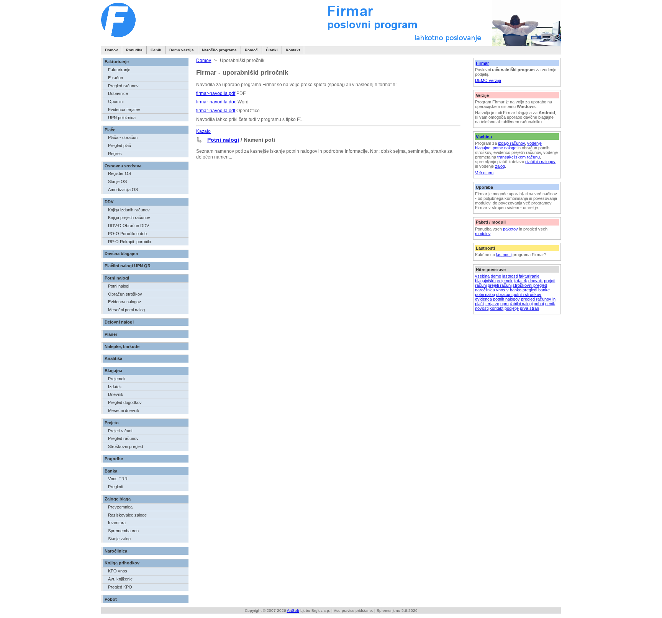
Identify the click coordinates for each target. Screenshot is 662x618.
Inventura (117, 522)
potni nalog (485, 294)
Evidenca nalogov (124, 301)
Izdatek (115, 386)
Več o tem (484, 172)
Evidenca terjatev (124, 109)
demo (496, 276)
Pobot (111, 599)
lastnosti (503, 254)
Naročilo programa (219, 50)
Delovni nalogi (119, 322)
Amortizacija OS (123, 189)
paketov (510, 229)
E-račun (115, 77)
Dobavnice (118, 93)
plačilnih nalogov (540, 161)
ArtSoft (293, 610)
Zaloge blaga (118, 499)
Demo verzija (181, 50)
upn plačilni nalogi (516, 303)
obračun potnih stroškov (518, 294)
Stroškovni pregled (125, 446)
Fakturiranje (117, 61)
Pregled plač (119, 145)
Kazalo (203, 131)
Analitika (113, 358)
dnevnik (535, 280)
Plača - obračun (123, 137)
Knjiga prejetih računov (129, 217)
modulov (482, 233)
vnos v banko (508, 290)
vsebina (482, 276)
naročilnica (485, 290)
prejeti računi (499, 285)
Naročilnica (116, 551)
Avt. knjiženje (120, 579)
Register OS (119, 173)
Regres (115, 153)
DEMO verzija (488, 80)
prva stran (529, 308)
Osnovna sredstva (123, 165)
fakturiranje (529, 276)
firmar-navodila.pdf (215, 93)
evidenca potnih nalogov (497, 299)
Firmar (482, 63)
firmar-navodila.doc (216, 102)
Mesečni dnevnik (123, 410)
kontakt (496, 308)
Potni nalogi (117, 278)
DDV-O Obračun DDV (128, 225)
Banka (111, 471)
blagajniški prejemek (494, 280)
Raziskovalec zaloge (127, 515)
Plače (110, 130)
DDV (109, 201)
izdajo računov (511, 143)
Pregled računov (123, 85)
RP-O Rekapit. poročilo (129, 241)
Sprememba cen (123, 530)
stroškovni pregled (530, 285)
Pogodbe (114, 458)
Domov (111, 50)
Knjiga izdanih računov (129, 210)
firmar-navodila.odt (215, 110)
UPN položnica (122, 117)
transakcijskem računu (518, 157)
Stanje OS (117, 181)
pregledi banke (536, 290)
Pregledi (115, 486)
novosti (481, 308)
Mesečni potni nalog (126, 309)
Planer (111, 334)
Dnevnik (115, 394)
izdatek (520, 280)
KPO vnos (117, 571)
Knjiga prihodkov (122, 563)
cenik (550, 303)
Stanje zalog (119, 538)
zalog (500, 166)
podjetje (512, 308)
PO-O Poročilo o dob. (128, 233)
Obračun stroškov (125, 294)
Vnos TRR (118, 478)
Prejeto (112, 422)
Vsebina (484, 136)
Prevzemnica (120, 507)
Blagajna (113, 370)
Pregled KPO (120, 587)
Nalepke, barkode (122, 346)
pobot (539, 303)
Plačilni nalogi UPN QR (128, 265)
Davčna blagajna (121, 253)
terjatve (492, 303)
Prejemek (117, 378)
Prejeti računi (120, 430)
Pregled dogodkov (125, 402)
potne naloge (504, 148)
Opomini (115, 101)
